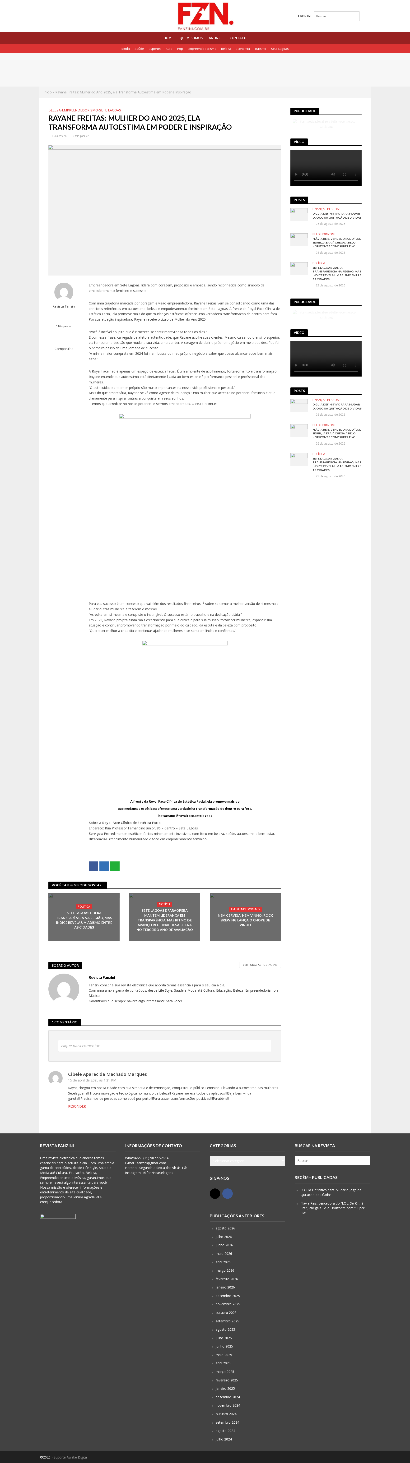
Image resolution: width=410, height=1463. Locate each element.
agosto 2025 (225, 1329)
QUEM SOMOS (191, 38)
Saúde (139, 48)
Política (84, 907)
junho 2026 (224, 1245)
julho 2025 (224, 1338)
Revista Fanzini (63, 306)
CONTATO (238, 38)
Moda (125, 48)
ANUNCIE (216, 38)
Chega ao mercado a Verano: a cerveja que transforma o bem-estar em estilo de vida (169, 74)
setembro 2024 (227, 1422)
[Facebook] (227, 1193)
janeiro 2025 (225, 1388)
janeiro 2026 (225, 1287)
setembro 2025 (227, 1321)
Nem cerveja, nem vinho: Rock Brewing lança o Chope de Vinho (245, 920)
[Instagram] (215, 1193)
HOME (168, 38)
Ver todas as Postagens (260, 964)
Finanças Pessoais (326, 209)
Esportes (155, 48)
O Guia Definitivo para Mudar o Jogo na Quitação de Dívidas (153, 63)
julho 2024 (224, 1439)
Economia (243, 48)
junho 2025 (224, 1346)
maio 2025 (224, 1355)
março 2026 (225, 1270)
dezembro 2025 (228, 1295)
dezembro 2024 (228, 1397)
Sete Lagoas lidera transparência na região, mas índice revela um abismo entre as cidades (84, 920)
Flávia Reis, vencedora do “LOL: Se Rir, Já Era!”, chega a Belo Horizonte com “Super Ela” (336, 242)
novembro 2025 (228, 1304)
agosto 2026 (225, 1228)
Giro (169, 48)
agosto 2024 (225, 1430)
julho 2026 (224, 1236)
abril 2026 (223, 1262)
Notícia (164, 904)
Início (48, 92)
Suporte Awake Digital (71, 1457)
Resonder (77, 1106)
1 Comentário (58, 136)
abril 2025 (223, 1363)
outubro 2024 (226, 1414)
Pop (180, 48)
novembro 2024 (228, 1405)
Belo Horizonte (324, 234)
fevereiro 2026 (227, 1279)
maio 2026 (224, 1253)
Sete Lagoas (280, 48)
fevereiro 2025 (227, 1380)
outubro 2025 (226, 1312)
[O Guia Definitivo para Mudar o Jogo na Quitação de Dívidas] (74, 63)
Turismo (260, 48)
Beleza (226, 48)
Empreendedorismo (202, 48)
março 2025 (225, 1371)
